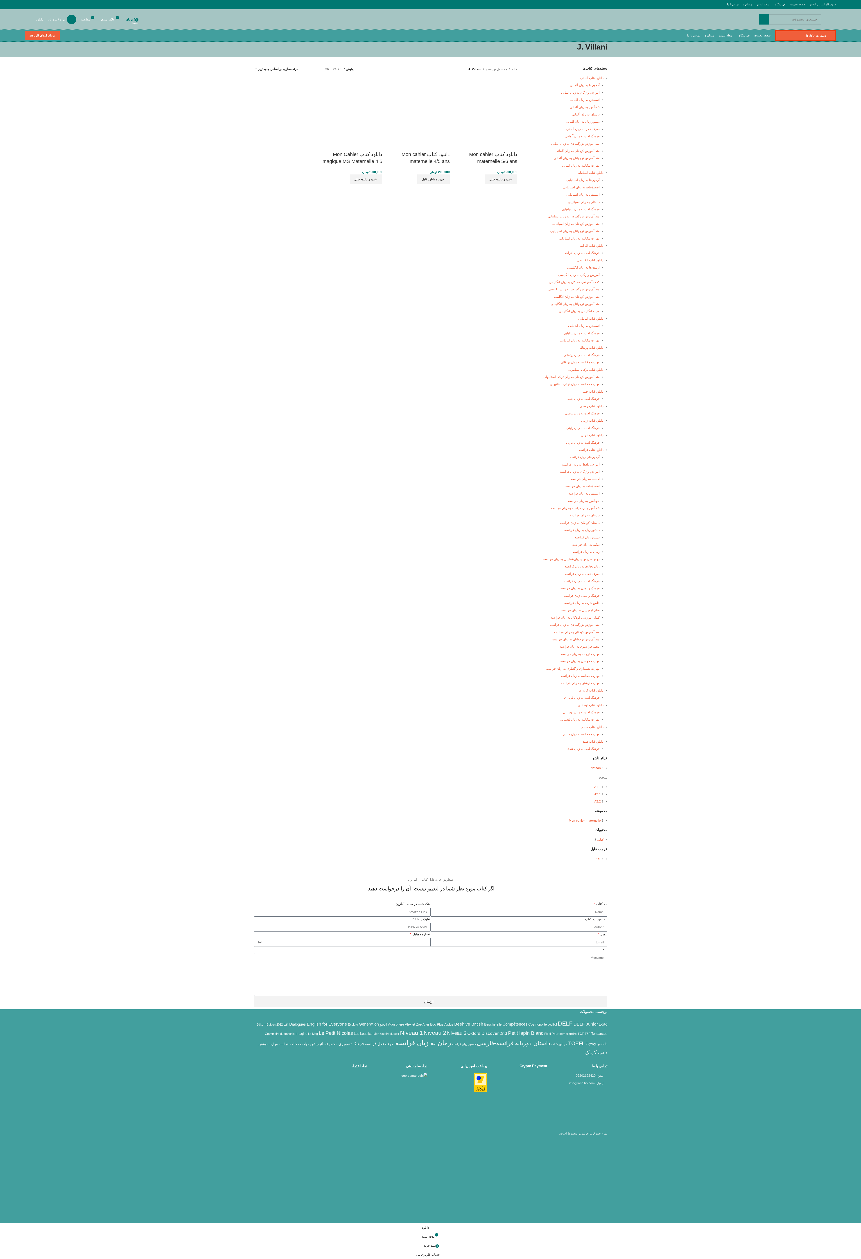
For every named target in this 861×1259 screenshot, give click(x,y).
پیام (605, 949)
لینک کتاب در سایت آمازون (413, 904)
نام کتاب (601, 904)
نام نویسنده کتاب (596, 919)
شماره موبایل (421, 934)
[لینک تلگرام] (28, 4)
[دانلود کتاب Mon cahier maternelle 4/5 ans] (419, 109)
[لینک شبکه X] (56, 4)
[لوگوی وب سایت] (835, 19)
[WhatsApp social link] (33, 4)
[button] (501, 179)
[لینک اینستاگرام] (50, 4)
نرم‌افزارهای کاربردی (42, 35)
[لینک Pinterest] (39, 4)
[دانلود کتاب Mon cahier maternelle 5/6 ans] (486, 109)
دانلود (39, 19)
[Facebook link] (62, 4)
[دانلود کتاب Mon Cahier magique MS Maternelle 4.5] (351, 109)
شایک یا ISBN (421, 919)
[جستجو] (764, 19)
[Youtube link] (45, 4)
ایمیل (603, 934)
